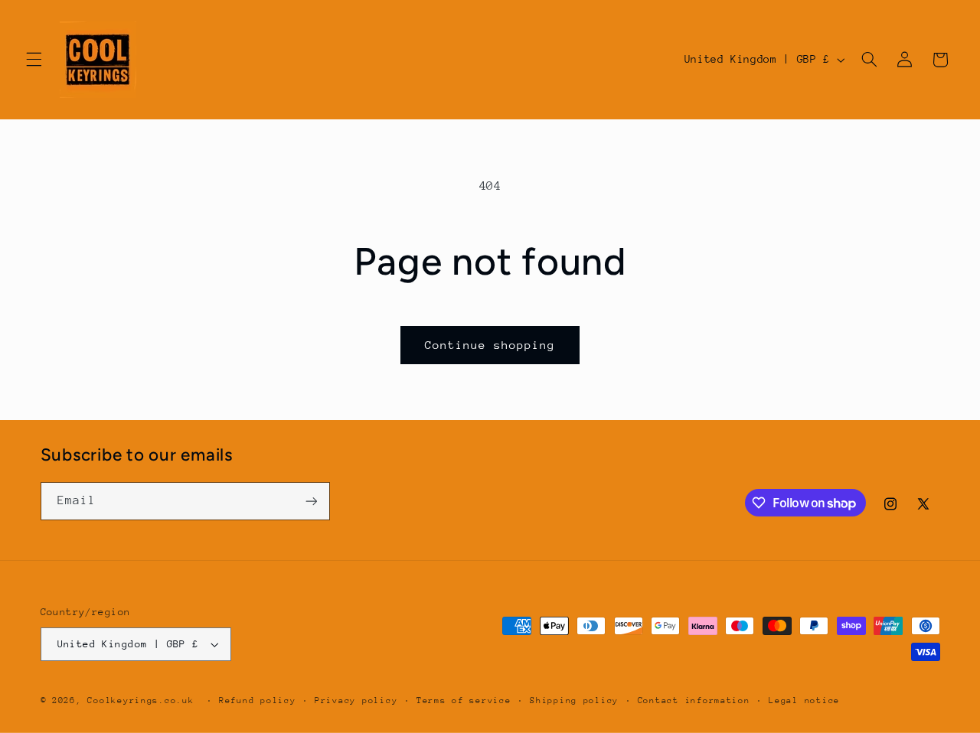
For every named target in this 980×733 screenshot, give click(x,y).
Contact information (694, 700)
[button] (33, 59)
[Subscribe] (310, 501)
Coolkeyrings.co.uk (140, 700)
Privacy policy (356, 700)
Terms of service (463, 700)
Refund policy (257, 700)
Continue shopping (490, 344)
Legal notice (804, 700)
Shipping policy (574, 700)
